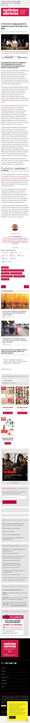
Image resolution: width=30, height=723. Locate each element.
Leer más (8, 443)
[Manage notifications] (27, 720)
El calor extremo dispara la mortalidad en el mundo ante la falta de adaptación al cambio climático (15, 313)
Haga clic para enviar (9, 502)
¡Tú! (4, 520)
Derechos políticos (7, 276)
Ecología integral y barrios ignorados (11, 528)
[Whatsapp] (15, 247)
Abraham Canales (6, 31)
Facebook (1, 5)
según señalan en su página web (15, 216)
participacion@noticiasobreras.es (19, 605)
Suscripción (14, 1)
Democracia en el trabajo (8, 531)
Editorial (4, 593)
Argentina (5, 267)
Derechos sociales (19, 276)
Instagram (5, 5)
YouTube (7, 5)
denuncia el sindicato (18, 124)
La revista (3, 1)
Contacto (8, 1)
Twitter (3, 5)
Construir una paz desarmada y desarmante (13, 476)
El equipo (3, 671)
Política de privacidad (6, 713)
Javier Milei (5, 279)
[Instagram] (17, 247)
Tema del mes (5, 597)
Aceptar (12, 717)
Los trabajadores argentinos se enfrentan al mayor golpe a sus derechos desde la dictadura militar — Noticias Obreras (15, 361)
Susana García (8, 478)
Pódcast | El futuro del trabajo (11, 546)
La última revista (5, 3)
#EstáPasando (24, 31)
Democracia (6, 273)
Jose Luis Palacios (7, 316)
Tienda (11, 3)
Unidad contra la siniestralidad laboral (11, 534)
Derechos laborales (16, 273)
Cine (5, 472)
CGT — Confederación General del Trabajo (13, 270)
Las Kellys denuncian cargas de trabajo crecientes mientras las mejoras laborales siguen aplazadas (15, 340)
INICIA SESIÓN (16, 3)
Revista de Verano (12, 472)
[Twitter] (13, 247)
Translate (13, 383)
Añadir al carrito (8, 413)
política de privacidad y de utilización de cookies (15, 706)
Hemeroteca (4, 683)
